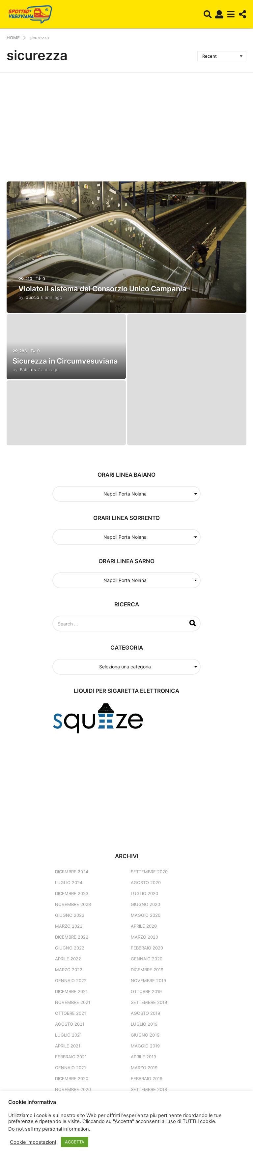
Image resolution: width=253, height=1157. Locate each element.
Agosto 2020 (146, 882)
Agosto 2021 (69, 1024)
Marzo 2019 (144, 1067)
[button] (208, 14)
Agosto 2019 (145, 1013)
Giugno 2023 (69, 915)
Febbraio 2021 (71, 1056)
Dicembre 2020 (71, 1078)
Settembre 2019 (149, 1002)
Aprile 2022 (68, 958)
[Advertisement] (126, 122)
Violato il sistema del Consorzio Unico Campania (102, 288)
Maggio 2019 (145, 1045)
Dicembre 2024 (71, 871)
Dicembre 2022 (71, 937)
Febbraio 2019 (146, 1078)
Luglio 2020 (144, 893)
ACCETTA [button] (74, 1141)
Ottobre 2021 (70, 1013)
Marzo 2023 (68, 926)
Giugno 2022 (69, 947)
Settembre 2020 (149, 871)
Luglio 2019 (144, 1024)
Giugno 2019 (145, 1035)
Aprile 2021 (67, 1045)
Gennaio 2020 (146, 958)
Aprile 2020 (144, 926)
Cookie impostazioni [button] (33, 1142)
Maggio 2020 (145, 915)
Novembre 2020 (73, 1089)
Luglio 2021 (68, 1035)
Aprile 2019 (143, 1056)
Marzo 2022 (68, 969)
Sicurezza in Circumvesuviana (65, 361)
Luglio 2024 (68, 882)
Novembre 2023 (73, 904)
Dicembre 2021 (71, 991)
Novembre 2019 (148, 980)
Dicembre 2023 (71, 893)
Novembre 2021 (72, 1002)
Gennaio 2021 (70, 1067)
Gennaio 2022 (71, 980)
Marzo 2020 (144, 937)
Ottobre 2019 (146, 991)
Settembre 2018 (149, 1089)
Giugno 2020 (145, 904)
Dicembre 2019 (147, 969)
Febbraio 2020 (147, 947)
